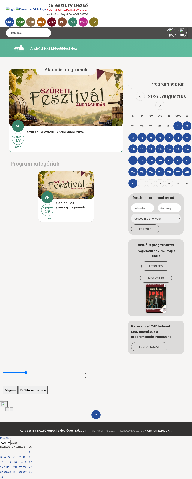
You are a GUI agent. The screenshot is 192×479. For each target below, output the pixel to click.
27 (15, 472)
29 (25, 472)
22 (25, 467)
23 (30, 467)
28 (21, 472)
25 (6, 472)
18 (6, 467)
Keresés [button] (145, 229)
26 (9, 472)
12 (9, 462)
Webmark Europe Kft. (158, 430)
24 (2, 472)
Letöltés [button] (156, 266)
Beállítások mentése (33, 390)
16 (30, 462)
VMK (10, 22)
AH (72, 22)
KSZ (52, 22)
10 (2, 462)
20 (15, 467)
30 (30, 472)
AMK (20, 22)
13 (15, 462)
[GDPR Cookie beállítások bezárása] (1, 400)
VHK (30, 22)
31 (2, 476)
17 (2, 467)
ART (41, 22)
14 (21, 462)
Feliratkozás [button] (149, 347)
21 (21, 467)
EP (94, 22)
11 (6, 462)
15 (25, 462)
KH (62, 22)
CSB (83, 22)
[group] (66, 110)
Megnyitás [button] (156, 278)
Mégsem (10, 390)
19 (9, 467)
